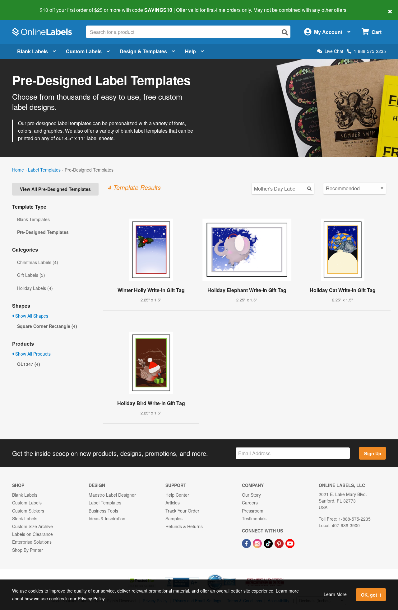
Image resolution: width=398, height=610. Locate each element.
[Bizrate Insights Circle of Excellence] (234, 575)
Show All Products (32, 354)
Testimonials (254, 518)
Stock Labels (24, 518)
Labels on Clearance (32, 534)
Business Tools (103, 511)
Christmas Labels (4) (37, 262)
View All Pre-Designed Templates (55, 189)
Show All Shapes (31, 316)
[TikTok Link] (269, 543)
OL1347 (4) (28, 364)
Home (18, 170)
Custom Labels (84, 51)
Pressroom (252, 511)
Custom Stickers (28, 511)
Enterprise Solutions (32, 542)
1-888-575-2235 (370, 51)
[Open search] (284, 32)
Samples (174, 518)
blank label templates (144, 130)
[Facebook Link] (247, 543)
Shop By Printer (27, 550)
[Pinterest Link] (280, 543)
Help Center (177, 495)
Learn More (335, 594)
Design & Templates (143, 51)
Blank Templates (33, 219)
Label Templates (44, 170)
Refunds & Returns (184, 526)
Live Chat (334, 51)
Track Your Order (182, 511)
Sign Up (372, 453)
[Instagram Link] (258, 543)
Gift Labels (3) (31, 275)
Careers (250, 502)
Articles (172, 502)
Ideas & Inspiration (107, 518)
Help (190, 51)
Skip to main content (22, 5)
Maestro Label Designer (112, 495)
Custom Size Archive (32, 526)
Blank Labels (32, 51)
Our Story (251, 495)
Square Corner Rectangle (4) (47, 326)
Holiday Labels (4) (35, 288)
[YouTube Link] (289, 543)
